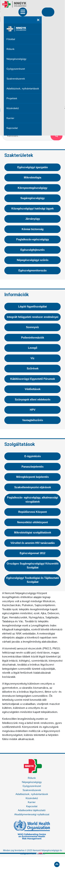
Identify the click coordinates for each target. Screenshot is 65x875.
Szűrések (32, 368)
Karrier (10, 118)
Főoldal (10, 39)
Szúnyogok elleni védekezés (32, 399)
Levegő (32, 347)
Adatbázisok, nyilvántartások (22, 88)
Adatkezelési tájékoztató (32, 810)
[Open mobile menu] (22, 12)
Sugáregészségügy (32, 198)
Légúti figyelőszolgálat (32, 306)
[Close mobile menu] (38, 20)
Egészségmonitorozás (32, 270)
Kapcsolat (12, 128)
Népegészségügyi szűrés (32, 260)
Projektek (11, 98)
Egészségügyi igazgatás (32, 167)
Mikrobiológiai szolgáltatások (32, 532)
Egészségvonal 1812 (32, 553)
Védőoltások (32, 389)
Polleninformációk (32, 337)
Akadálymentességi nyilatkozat (31, 814)
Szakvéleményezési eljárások (32, 487)
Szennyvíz (32, 327)
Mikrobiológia (32, 177)
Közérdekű (12, 108)
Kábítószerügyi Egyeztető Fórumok (32, 378)
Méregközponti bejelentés (32, 476)
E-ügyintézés (32, 456)
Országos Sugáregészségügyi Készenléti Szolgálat (32, 565)
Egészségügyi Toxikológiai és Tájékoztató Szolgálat (32, 580)
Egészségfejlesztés (32, 249)
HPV (32, 409)
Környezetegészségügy (32, 187)
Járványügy (32, 218)
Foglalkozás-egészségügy (32, 239)
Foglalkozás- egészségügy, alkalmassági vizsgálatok (32, 499)
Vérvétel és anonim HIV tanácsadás (32, 542)
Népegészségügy (16, 58)
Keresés (56, 135)
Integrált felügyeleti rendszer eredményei (32, 316)
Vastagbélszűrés (32, 420)
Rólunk (10, 49)
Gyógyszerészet (15, 68)
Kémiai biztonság (33, 229)
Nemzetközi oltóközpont (32, 522)
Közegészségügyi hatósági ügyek (32, 208)
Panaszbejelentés (32, 466)
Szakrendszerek (15, 78)
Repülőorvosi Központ (32, 511)
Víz (32, 358)
